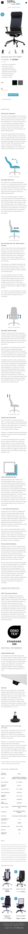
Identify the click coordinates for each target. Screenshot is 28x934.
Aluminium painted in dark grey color (19, 807)
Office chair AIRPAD (20, 916)
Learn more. (15, 707)
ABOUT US (6, 923)
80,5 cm (19, 785)
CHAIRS (9, 7)
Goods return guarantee (19, 924)
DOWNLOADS (16, 925)
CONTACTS (12, 923)
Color (2, 82)
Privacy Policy (8, 925)
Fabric (19, 773)
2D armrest (19, 799)
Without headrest (21, 811)
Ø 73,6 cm (19, 792)
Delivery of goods (7, 924)
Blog (21, 925)
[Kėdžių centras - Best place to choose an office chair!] (13, 2)
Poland (19, 829)
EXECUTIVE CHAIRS (16, 7)
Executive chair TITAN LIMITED (7, 889)
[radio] (14, 82)
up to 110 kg (19, 826)
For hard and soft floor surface (19, 816)
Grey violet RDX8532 (22, 778)
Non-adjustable (17, 811)
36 (19, 833)
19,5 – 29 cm (19, 796)
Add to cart (13, 94)
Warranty (21, 923)
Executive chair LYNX (20, 889)
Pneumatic (19, 803)
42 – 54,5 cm (19, 782)
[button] (2, 2)
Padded (19, 823)
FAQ (17, 923)
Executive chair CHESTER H (7, 916)
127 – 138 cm (19, 789)
